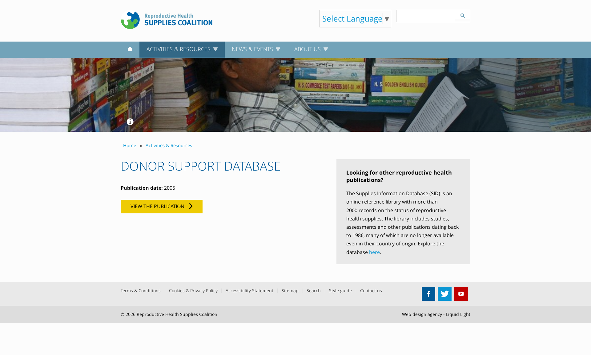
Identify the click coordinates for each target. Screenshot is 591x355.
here (374, 252)
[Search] (462, 14)
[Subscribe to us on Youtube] (461, 294)
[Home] (130, 50)
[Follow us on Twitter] (445, 294)
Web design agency (422, 314)
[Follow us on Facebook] (429, 294)
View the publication (157, 206)
